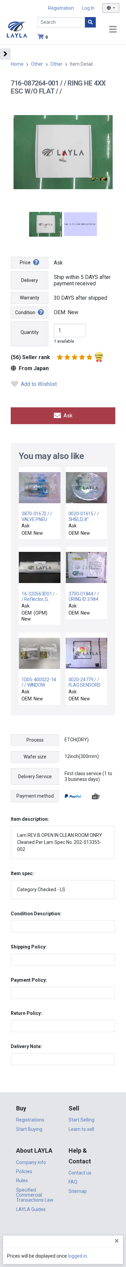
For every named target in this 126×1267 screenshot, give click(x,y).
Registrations (30, 1119)
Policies (24, 1171)
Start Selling (81, 1119)
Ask (67, 415)
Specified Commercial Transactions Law (34, 1195)
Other (37, 64)
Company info (31, 1162)
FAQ (73, 1182)
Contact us (80, 1172)
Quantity (29, 332)
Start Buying (29, 1129)
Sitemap (78, 1191)
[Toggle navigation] (113, 29)
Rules (22, 1180)
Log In (88, 8)
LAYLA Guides (31, 1209)
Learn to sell (81, 1129)
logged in (77, 1256)
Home (17, 64)
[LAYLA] (17, 29)
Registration (61, 8)
